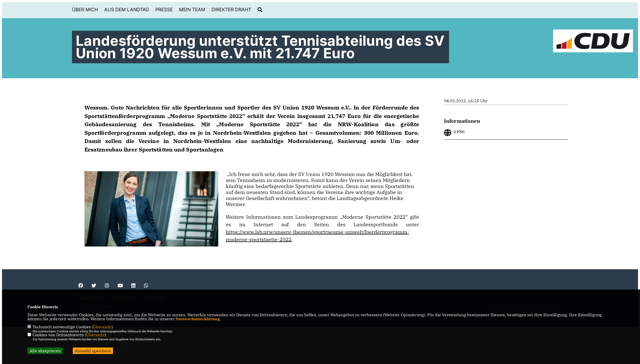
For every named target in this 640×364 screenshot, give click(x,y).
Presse (164, 9)
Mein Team (192, 9)
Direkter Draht (231, 9)
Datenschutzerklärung (198, 318)
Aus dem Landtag (126, 9)
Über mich (85, 9)
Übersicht (102, 326)
